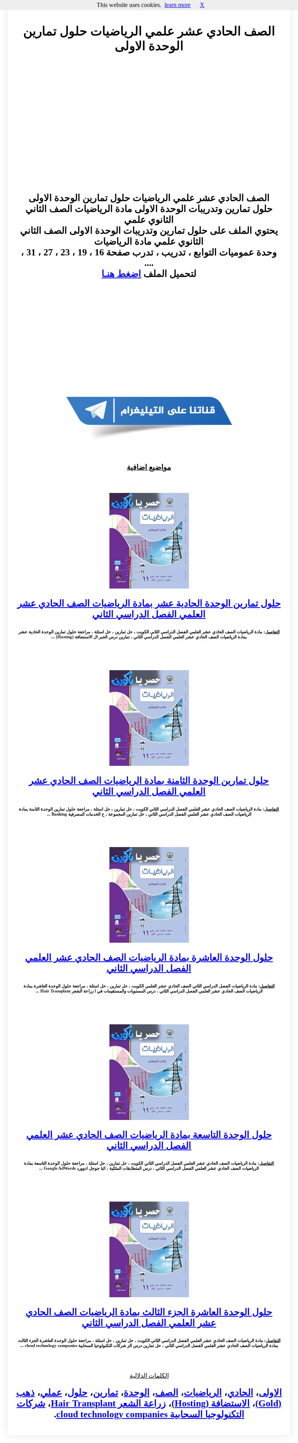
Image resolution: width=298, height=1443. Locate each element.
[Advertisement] (149, 130)
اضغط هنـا (121, 274)
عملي (51, 1392)
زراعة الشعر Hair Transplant (108, 1403)
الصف (166, 1392)
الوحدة (137, 1392)
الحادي (240, 1392)
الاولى (270, 1392)
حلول (78, 1392)
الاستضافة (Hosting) (211, 1403)
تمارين (105, 1392)
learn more (178, 5)
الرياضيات (203, 1392)
